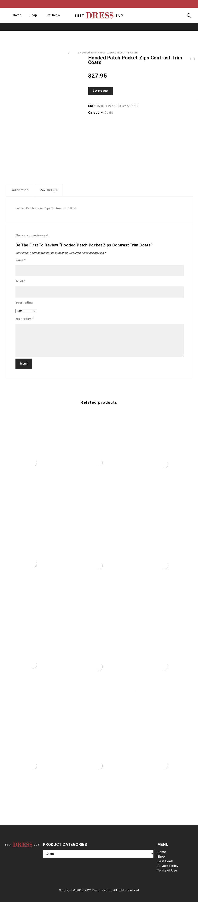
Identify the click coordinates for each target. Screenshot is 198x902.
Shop (33, 15)
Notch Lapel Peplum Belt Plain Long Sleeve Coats (190, 59)
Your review (24, 318)
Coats (73, 52)
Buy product (100, 90)
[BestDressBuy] (99, 15)
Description (19, 190)
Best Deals (52, 15)
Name (20, 260)
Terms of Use (167, 870)
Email (20, 281)
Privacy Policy (167, 866)
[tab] (19, 190)
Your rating (24, 302)
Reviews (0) (49, 190)
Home (17, 15)
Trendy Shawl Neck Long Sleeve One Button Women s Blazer (195, 59)
